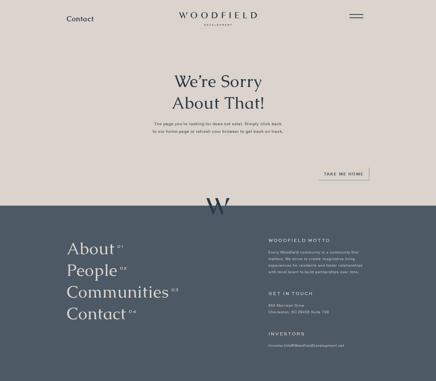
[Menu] (356, 16)
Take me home (344, 173)
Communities (118, 292)
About (91, 248)
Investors (286, 334)
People (92, 270)
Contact (80, 19)
